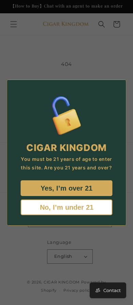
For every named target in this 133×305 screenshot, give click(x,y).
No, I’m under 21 (66, 207)
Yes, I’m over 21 (66, 188)
